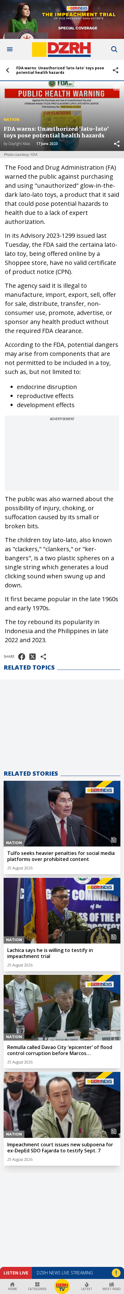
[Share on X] (32, 656)
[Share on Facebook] (21, 656)
